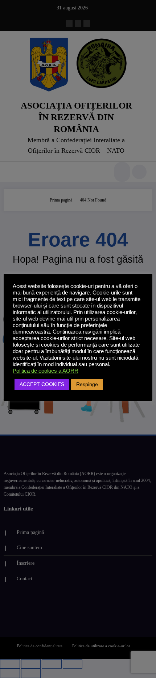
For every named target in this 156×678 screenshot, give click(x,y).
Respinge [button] (87, 384)
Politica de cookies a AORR (45, 371)
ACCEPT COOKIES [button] (42, 384)
